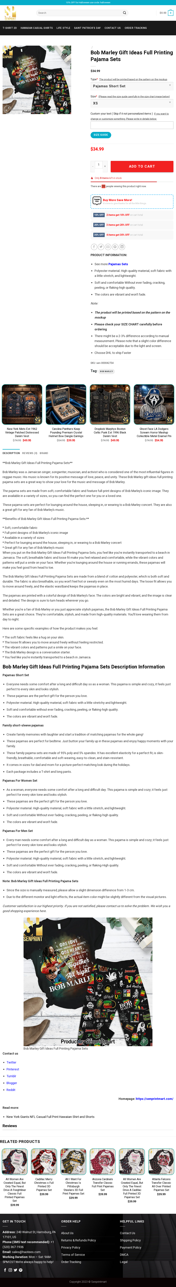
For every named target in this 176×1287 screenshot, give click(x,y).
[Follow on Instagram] (10, 1270)
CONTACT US (112, 28)
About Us (67, 1233)
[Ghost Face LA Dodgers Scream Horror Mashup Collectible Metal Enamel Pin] (154, 404)
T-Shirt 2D (10, 28)
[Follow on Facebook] (5, 1270)
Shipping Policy (130, 1240)
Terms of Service (73, 1255)
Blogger (12, 1083)
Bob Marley (106, 371)
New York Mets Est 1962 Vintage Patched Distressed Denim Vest (22, 432)
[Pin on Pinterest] (115, 247)
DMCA (124, 1255)
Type (94, 79)
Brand (44, 453)
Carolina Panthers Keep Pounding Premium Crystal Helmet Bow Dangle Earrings (66, 432)
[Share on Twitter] (101, 247)
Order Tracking (136, 28)
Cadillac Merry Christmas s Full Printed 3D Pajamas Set (44, 1185)
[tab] (11, 453)
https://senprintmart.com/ (154, 1099)
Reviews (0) (29, 453)
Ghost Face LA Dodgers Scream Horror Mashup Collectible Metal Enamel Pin (154, 432)
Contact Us (127, 1233)
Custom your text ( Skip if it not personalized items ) (122, 114)
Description (11, 453)
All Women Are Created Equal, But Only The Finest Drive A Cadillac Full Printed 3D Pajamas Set (132, 1188)
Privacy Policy (70, 1247)
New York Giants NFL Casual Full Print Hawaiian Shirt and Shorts (51, 1117)
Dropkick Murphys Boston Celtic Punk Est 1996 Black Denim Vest (110, 432)
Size (94, 97)
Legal (124, 1262)
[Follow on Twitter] (15, 1270)
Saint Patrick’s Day (87, 28)
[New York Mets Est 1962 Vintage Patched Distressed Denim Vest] (22, 404)
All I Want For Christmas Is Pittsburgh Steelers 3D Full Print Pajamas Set (73, 1187)
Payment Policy (130, 1247)
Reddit (11, 1090)
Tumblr (11, 1076)
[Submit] (125, 13)
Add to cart (142, 166)
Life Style (63, 28)
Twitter (11, 1062)
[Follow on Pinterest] (20, 1270)
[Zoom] (7, 109)
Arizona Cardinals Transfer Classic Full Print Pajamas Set (103, 1185)
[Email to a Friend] (108, 247)
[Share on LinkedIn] (122, 247)
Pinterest (13, 1069)
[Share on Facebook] (94, 247)
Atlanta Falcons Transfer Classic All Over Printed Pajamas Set (161, 1185)
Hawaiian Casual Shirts (37, 28)
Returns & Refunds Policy (78, 1240)
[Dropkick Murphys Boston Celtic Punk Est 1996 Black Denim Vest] (110, 404)
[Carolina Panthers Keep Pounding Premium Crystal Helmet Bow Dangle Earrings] (66, 404)
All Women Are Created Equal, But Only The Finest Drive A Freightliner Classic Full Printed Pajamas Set (14, 1190)
